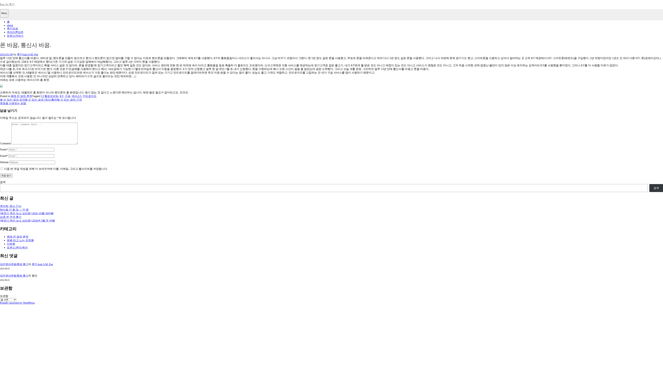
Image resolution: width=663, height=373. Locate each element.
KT (61, 96)
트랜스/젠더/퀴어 (17, 247)
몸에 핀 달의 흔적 (21, 96)
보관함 (4, 296)
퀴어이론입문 (15, 32)
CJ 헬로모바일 (49, 96)
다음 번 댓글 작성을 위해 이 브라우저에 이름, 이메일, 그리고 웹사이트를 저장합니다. (56, 168)
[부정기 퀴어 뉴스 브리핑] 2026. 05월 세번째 (27, 213)
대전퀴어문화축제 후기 (14, 264)
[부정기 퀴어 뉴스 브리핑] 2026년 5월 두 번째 (27, 220)
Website (4, 162)
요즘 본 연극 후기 (10, 217)
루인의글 (12, 28)
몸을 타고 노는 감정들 (20, 240)
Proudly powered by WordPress (17, 302)
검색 (3, 182)
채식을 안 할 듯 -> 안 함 (14, 209)
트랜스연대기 (15, 35)
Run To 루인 (7, 4)
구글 (67, 96)
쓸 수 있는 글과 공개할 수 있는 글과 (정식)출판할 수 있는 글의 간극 (41, 99)
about (10, 25)
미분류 (11, 243)
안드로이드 (90, 96)
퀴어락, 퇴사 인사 (10, 206)
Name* (4, 149)
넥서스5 (76, 96)
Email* (4, 155)
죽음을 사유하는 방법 (13, 103)
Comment (5, 143)
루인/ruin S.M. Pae (27, 54)
